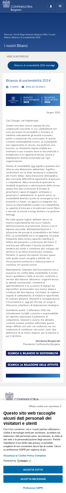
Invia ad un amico (36, 87)
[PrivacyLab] (23, 461)
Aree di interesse (34, 34)
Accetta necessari (33, 479)
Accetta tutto (33, 469)
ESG (45, 34)
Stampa (14, 87)
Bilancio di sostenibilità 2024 (26, 37)
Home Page (19, 34)
